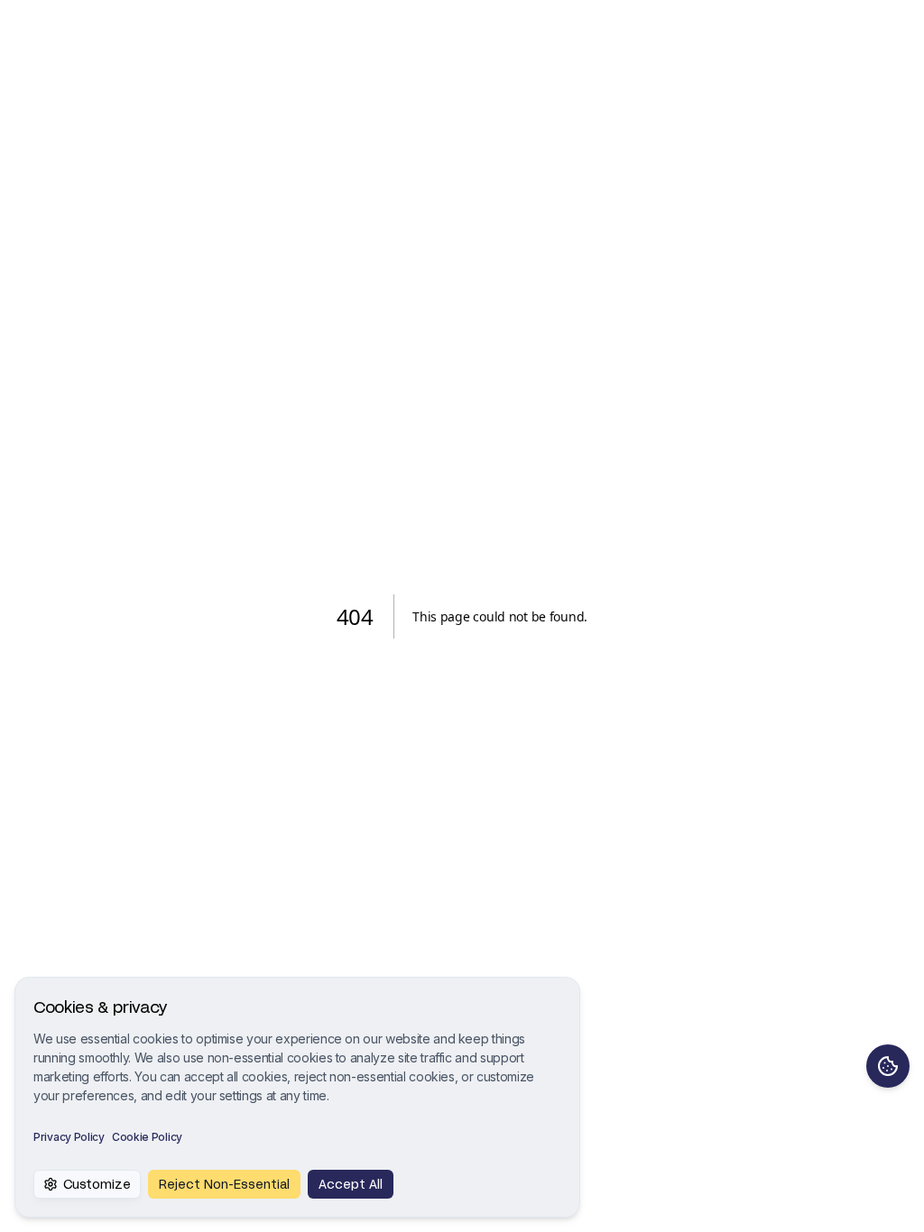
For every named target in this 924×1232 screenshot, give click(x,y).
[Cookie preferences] (888, 1066)
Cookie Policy (147, 1137)
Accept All (351, 1183)
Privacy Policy (69, 1137)
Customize (97, 1183)
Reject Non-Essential (224, 1183)
